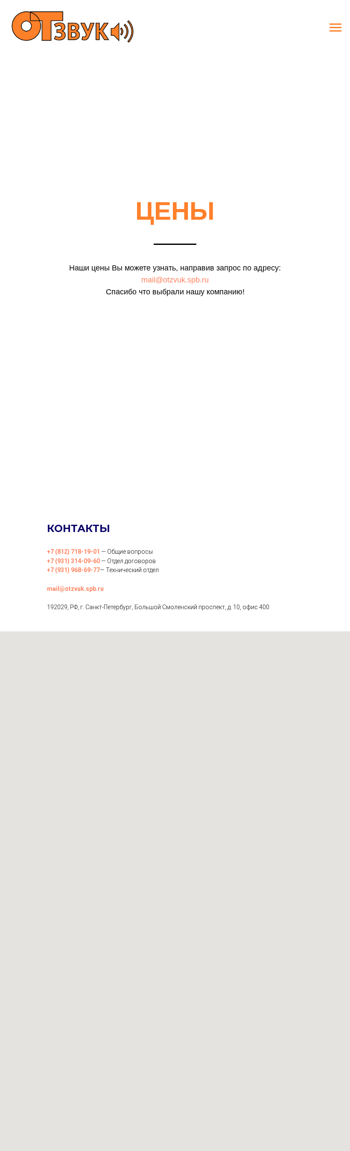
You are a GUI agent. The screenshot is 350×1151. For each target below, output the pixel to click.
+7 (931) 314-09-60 (73, 561)
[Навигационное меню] (335, 27)
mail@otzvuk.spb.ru (175, 280)
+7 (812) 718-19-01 (73, 551)
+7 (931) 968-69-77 (73, 570)
